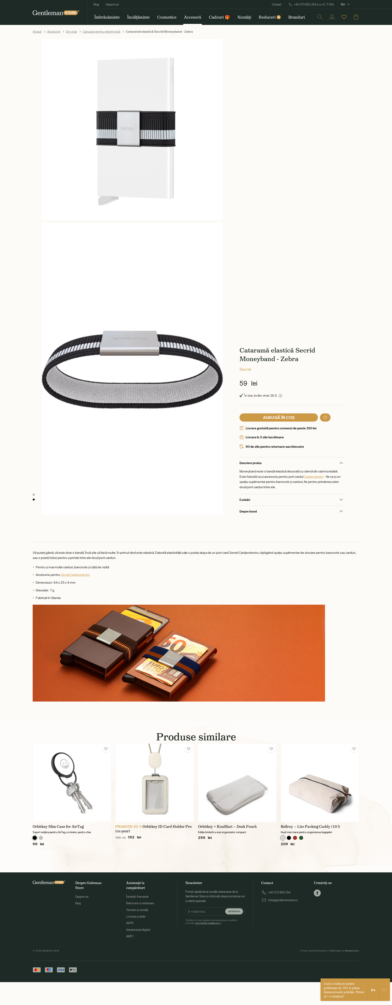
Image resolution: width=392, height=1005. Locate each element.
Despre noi (112, 4)
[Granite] (41, 838)
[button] (325, 417)
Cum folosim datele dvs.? (208, 923)
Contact (276, 4)
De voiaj (71, 31)
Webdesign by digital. (344, 950)
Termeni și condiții (137, 910)
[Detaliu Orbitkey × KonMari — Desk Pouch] (237, 782)
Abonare (234, 911)
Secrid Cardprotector (75, 574)
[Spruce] (301, 838)
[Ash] (283, 838)
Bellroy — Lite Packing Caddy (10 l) (310, 826)
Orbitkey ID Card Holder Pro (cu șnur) (153, 829)
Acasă (37, 31)
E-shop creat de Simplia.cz (314, 950)
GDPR (130, 923)
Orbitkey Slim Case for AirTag (58, 826)
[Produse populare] (344, 17)
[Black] (35, 838)
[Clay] (295, 838)
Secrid (245, 369)
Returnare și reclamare (140, 903)
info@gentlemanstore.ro (282, 900)
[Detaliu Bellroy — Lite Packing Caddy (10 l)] (320, 782)
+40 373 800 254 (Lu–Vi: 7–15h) (314, 4)
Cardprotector (314, 476)
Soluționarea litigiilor (138, 929)
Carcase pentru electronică (101, 31)
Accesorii (53, 31)
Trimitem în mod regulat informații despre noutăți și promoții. (211, 921)
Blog (96, 4)
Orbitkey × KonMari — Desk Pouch (227, 826)
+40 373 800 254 (279, 892)
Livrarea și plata (135, 916)
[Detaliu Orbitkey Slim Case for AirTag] (72, 782)
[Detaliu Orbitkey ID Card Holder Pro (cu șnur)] (154, 782)
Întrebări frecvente (137, 896)
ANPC (130, 936)
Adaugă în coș (278, 417)
